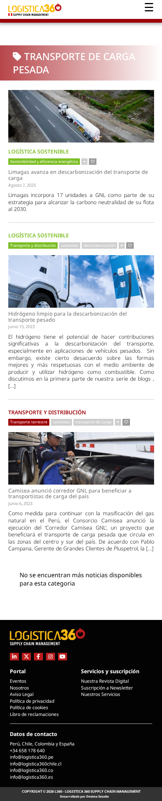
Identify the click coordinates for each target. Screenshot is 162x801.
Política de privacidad (32, 701)
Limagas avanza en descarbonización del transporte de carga (78, 175)
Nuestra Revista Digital (105, 681)
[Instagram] (50, 656)
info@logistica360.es (31, 777)
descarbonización (99, 245)
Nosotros (19, 688)
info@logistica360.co (31, 770)
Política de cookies (29, 707)
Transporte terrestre (28, 422)
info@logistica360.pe (31, 757)
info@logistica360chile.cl (35, 764)
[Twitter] (26, 656)
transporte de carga (93, 422)
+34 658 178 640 (27, 750)
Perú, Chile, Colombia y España (42, 744)
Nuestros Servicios (100, 694)
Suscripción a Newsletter (107, 688)
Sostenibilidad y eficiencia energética (44, 161)
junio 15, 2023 (21, 326)
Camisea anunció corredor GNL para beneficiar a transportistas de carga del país (69, 493)
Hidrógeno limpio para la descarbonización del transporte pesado (67, 316)
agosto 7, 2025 (22, 185)
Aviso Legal (22, 694)
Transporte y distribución (33, 245)
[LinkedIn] (14, 656)
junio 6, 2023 (20, 503)
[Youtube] (62, 656)
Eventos (18, 681)
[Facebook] (38, 656)
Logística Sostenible (38, 151)
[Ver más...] (84, 161)
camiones (69, 245)
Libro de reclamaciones (34, 714)
